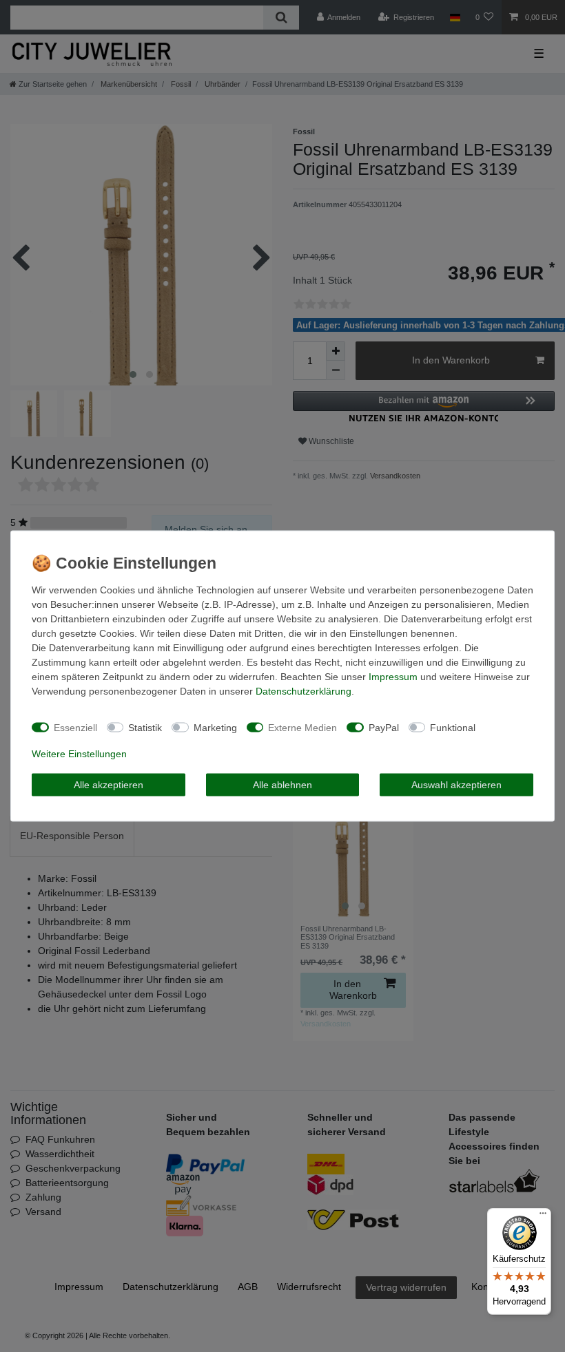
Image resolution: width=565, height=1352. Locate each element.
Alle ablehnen (282, 784)
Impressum (393, 676)
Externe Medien (302, 726)
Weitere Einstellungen (79, 753)
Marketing (215, 726)
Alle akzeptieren (108, 784)
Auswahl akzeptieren (456, 784)
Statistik (145, 726)
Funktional (452, 726)
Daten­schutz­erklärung (303, 691)
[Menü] (543, 1216)
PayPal (384, 726)
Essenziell (75, 726)
